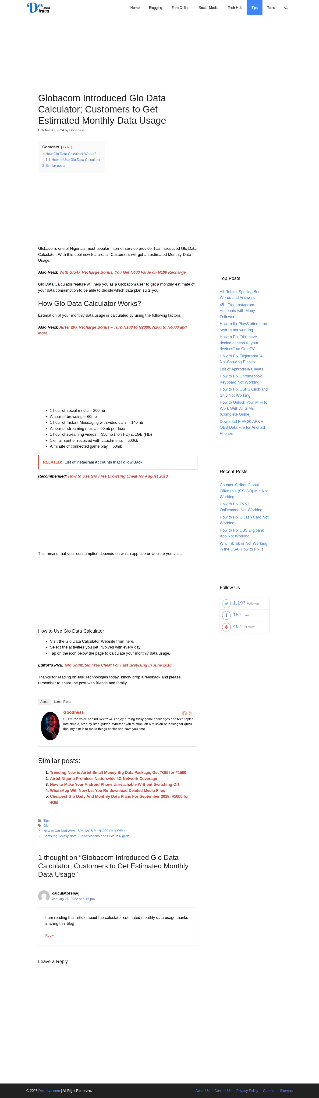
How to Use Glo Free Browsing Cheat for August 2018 (118, 476)
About (44, 701)
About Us (202, 1091)
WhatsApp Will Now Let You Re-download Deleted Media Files (107, 790)
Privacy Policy (247, 1091)
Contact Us (223, 1091)
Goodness (73, 712)
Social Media (208, 8)
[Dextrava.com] (39, 7)
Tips (255, 8)
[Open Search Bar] (286, 7)
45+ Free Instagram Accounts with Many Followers (237, 311)
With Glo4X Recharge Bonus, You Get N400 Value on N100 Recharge (123, 272)
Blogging (155, 8)
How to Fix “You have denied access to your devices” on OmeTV (239, 343)
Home (135, 8)
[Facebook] (184, 713)
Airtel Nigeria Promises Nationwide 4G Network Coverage (103, 778)
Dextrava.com (49, 1091)
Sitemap (286, 1091)
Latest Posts (62, 701)
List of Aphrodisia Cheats (241, 369)
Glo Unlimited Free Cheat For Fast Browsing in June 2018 (118, 665)
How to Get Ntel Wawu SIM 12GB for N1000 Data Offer (84, 831)
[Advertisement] (159, 48)
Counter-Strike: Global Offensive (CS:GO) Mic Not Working (244, 491)
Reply (49, 935)
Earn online (180, 8)
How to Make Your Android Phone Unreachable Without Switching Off (114, 784)
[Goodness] (50, 739)
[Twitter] (190, 713)
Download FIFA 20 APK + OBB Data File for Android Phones (242, 427)
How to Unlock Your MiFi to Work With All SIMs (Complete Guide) (243, 408)
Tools (271, 8)
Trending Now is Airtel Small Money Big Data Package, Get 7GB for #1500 (118, 772)
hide (66, 147)
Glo (46, 825)
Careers (269, 1091)
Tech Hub (235, 8)
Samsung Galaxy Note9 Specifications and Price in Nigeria (86, 836)
